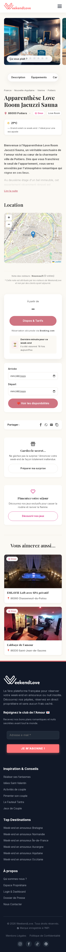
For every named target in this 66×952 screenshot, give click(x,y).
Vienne (41, 90)
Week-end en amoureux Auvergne (23, 846)
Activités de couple (14, 789)
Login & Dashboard (14, 891)
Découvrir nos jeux (33, 516)
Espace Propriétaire (14, 885)
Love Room (54, 113)
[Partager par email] (51, 424)
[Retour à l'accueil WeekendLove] (33, 680)
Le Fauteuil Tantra (13, 802)
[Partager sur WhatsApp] (46, 424)
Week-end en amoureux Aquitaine (23, 853)
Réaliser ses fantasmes (17, 776)
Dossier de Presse (14, 897)
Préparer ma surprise (33, 468)
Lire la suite (11, 190)
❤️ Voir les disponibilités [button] (33, 403)
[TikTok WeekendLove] (37, 944)
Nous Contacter (12, 904)
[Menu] (60, 6)
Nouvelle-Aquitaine (24, 90)
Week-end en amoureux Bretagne (23, 827)
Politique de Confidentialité (45, 935)
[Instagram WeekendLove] (20, 944)
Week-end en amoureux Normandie (24, 834)
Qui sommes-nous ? (15, 879)
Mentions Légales (16, 935)
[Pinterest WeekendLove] (46, 944)
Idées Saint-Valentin (14, 783)
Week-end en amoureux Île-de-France (25, 840)
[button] (33, 234)
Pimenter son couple (15, 795)
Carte (56, 77)
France (8, 90)
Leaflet (57, 261)
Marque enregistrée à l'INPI (34, 928)
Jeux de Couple (12, 808)
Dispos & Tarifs (33, 320)
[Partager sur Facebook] (40, 424)
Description (18, 77)
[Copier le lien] (57, 424)
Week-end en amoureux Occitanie (23, 859)
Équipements (39, 77)
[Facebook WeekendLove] (29, 944)
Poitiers (52, 90)
